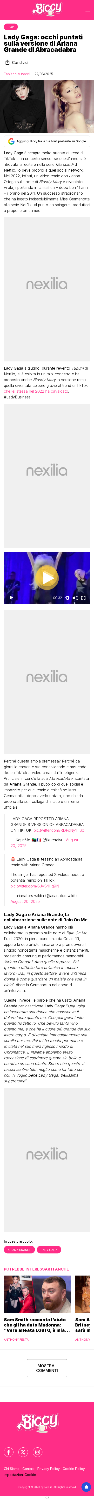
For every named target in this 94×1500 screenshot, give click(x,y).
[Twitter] (20, 1449)
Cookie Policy (74, 1469)
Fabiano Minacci (17, 74)
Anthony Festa (16, 1339)
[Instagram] (35, 1449)
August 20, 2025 (25, 901)
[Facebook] (6, 1449)
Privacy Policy (48, 1469)
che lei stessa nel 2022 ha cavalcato (36, 391)
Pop (11, 27)
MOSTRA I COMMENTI (47, 1368)
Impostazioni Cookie (20, 1475)
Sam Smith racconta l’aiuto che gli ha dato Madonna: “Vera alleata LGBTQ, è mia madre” (35, 1325)
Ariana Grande (19, 1250)
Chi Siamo (12, 1469)
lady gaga (49, 1250)
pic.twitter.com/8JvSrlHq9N (35, 886)
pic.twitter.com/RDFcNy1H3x (59, 830)
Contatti (28, 1469)
